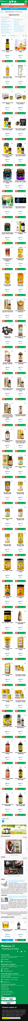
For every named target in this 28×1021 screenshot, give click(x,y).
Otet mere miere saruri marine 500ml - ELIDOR (7, 77)
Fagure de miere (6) (5, 24)
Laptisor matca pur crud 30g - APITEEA (7, 103)
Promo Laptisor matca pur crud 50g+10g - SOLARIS (20, 701)
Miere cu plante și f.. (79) (19, 26)
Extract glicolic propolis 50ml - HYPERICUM (20, 363)
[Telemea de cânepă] (14, 846)
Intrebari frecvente (5, 988)
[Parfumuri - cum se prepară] (14, 867)
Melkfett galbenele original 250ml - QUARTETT (7, 930)
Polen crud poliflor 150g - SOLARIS (7, 649)
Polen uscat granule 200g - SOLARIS (7, 675)
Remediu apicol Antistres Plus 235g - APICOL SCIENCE (20, 181)
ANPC (2, 996)
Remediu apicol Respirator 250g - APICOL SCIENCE (7, 207)
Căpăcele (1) (16, 24)
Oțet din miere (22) (5, 30)
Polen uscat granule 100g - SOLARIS (20, 649)
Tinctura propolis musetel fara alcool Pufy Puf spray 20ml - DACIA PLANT (20, 441)
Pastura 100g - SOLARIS (7, 726)
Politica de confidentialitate (7, 991)
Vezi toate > (25, 918)
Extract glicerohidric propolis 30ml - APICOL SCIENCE (7, 129)
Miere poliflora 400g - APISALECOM (20, 259)
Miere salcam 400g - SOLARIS (20, 571)
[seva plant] (14, 829)
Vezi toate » (25, 837)
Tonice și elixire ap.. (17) (19, 27)
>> (16, 821)
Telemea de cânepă (14, 855)
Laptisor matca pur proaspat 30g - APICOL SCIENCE (20, 129)
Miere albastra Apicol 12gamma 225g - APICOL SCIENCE (7, 182)
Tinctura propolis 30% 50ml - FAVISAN (7, 753)
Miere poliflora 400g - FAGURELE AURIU (7, 493)
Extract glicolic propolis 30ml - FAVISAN (7, 779)
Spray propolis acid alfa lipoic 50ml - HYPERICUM (7, 363)
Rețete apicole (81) (5, 27)
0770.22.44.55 (6, 6)
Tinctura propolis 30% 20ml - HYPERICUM (20, 337)
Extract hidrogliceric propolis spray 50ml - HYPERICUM (20, 415)
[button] (16, 1)
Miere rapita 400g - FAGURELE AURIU (20, 545)
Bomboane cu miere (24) (6, 29)
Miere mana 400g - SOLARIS (7, 622)
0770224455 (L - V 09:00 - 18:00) (10, 979)
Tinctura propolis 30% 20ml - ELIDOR (7, 51)
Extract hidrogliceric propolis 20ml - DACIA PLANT (7, 389)
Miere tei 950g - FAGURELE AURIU (7, 519)
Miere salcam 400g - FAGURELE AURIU (7, 545)
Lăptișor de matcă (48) (5, 21)
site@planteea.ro (7, 982)
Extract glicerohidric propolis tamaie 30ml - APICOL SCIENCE (7, 156)
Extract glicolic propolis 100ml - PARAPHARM (20, 805)
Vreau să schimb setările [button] (15, 1017)
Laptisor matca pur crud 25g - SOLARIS (7, 701)
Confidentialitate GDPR (6, 994)
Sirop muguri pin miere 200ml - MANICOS (20, 233)
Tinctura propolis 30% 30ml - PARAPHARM (20, 779)
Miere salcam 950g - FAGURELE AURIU (20, 493)
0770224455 (5, 959)
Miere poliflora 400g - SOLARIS (7, 597)
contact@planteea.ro (7, 961)
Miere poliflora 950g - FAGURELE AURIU (20, 519)
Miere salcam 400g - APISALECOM (7, 285)
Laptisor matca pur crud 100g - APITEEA (20, 103)
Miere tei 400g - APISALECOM (20, 285)
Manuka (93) (3, 19)
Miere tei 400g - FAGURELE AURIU (20, 467)
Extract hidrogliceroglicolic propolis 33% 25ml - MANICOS (7, 260)
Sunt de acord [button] (5, 1017)
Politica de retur (4, 986)
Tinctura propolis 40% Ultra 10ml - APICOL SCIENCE (20, 155)
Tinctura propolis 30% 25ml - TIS (20, 77)
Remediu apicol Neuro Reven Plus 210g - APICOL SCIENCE (7, 233)
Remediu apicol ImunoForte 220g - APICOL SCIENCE (20, 207)
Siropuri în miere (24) (18, 29)
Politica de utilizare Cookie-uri (7, 993)
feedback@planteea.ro (8, 971)
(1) (10, 240)
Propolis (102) (4, 22)
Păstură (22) (16, 22)
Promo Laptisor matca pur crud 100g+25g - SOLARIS (20, 675)
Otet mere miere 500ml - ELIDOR (20, 51)
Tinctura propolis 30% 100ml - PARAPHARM (20, 753)
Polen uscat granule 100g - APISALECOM (20, 311)
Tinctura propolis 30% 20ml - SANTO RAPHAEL (20, 727)
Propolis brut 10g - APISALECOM (7, 337)
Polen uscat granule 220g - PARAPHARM (20, 623)
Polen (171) (16, 21)
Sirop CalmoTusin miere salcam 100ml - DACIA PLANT (7, 467)
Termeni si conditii (5, 989)
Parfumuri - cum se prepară (14, 875)
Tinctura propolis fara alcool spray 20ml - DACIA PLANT (7, 311)
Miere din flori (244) (18, 19)
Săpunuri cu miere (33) (6, 32)
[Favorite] (10, 1)
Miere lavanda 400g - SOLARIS (21, 597)
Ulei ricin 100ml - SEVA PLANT (20, 929)
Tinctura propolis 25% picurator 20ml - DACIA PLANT (20, 389)
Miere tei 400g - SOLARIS (7, 570)
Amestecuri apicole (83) (6, 26)
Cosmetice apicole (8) (18, 30)
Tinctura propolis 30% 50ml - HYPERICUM (7, 441)
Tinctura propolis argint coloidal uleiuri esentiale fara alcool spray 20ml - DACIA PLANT (7, 416)
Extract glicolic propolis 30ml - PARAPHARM (7, 805)
